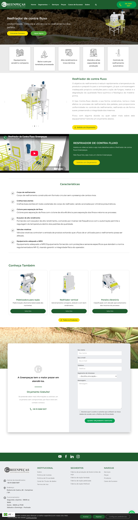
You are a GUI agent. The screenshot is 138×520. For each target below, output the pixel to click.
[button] (96, 4)
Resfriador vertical (69, 300)
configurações (31, 518)
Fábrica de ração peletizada (81, 481)
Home (33, 5)
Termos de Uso (42, 484)
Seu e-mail (81, 357)
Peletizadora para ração (28, 300)
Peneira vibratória (110, 300)
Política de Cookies (44, 475)
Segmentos (43, 5)
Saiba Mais (28, 311)
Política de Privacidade (45, 478)
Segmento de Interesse (86, 373)
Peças (63, 5)
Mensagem (82, 380)
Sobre (87, 5)
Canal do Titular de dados (46, 481)
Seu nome (81, 350)
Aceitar (86, 517)
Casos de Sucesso (75, 5)
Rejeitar (99, 517)
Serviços (55, 5)
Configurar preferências (118, 517)
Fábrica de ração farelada (80, 478)
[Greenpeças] (13, 4)
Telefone (81, 365)
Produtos (107, 478)
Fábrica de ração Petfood (80, 484)
